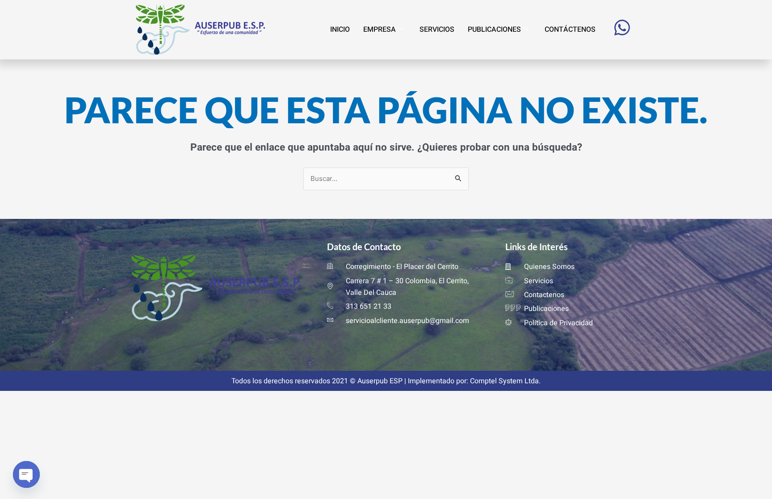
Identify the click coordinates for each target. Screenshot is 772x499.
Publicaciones (494, 29)
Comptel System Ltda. (505, 381)
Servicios (437, 29)
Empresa (379, 29)
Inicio (340, 29)
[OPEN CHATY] (26, 474)
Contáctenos (570, 29)
